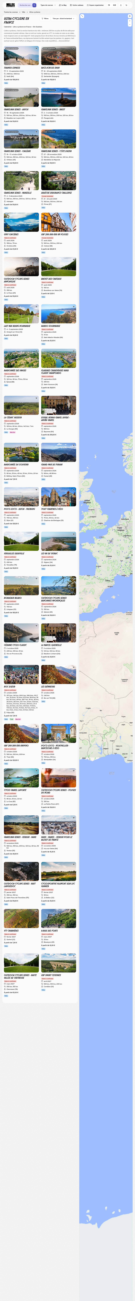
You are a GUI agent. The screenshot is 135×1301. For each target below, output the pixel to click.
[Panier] (126, 5)
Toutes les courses (11, 12)
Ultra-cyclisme (34, 12)
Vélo (23, 12)
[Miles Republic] (10, 5)
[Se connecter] (121, 5)
